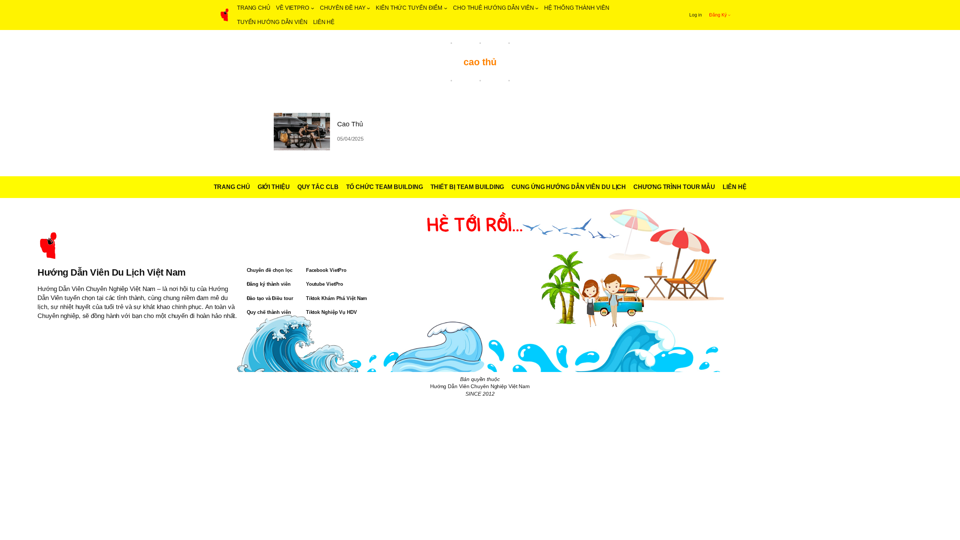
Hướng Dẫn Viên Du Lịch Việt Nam (112, 272)
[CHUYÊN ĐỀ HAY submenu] (368, 8)
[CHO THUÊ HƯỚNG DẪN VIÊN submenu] (536, 8)
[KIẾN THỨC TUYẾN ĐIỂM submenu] (445, 8)
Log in (695, 15)
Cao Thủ (350, 124)
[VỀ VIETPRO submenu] (312, 8)
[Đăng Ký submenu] (729, 15)
